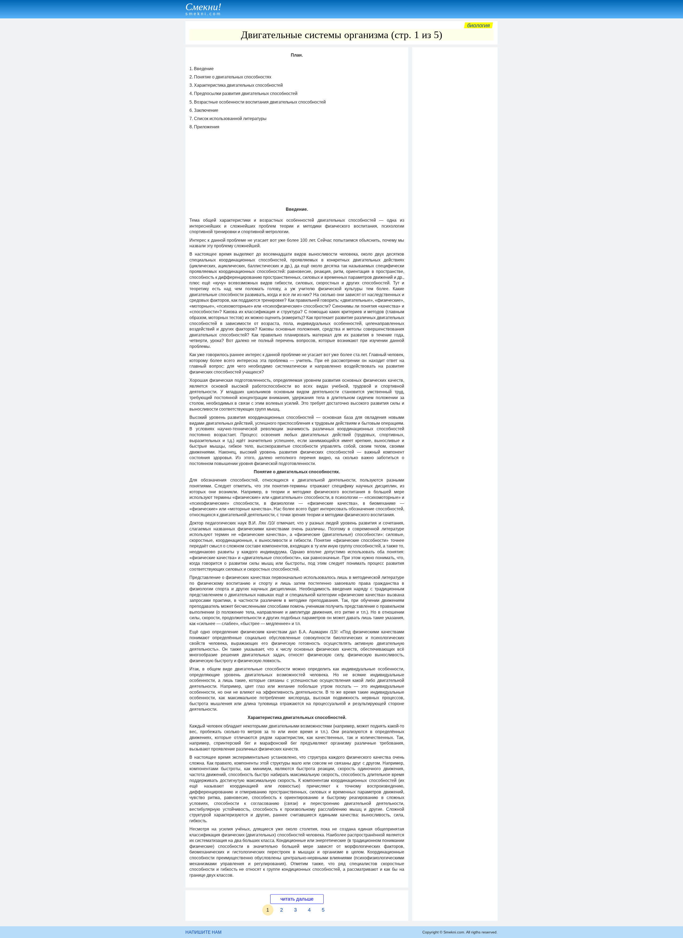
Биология (478, 25)
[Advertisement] (455, 130)
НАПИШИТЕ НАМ (203, 932)
